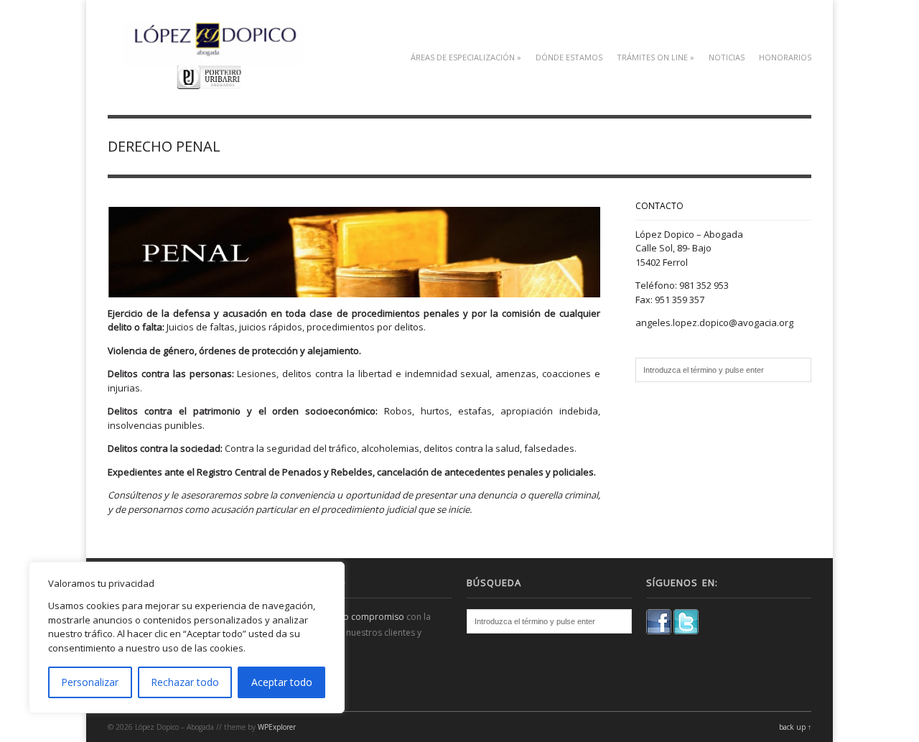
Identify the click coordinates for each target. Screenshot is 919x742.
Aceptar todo (281, 682)
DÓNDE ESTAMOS (569, 57)
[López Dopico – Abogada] (213, 80)
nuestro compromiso (360, 617)
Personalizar (89, 682)
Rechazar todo (185, 682)
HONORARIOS (785, 57)
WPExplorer (277, 727)
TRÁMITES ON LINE (655, 57)
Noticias (727, 57)
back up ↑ (795, 727)
